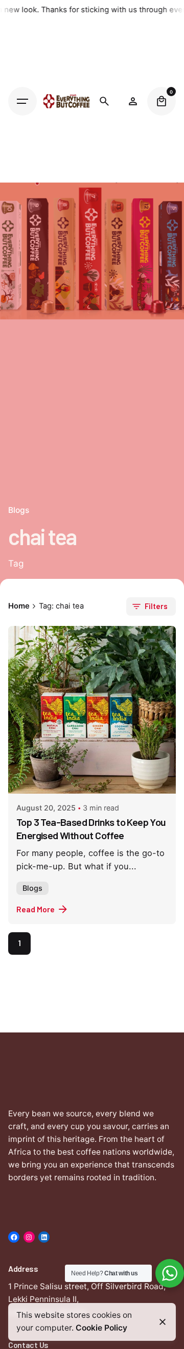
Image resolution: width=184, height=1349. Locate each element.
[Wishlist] (133, 101)
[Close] (162, 1322)
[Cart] (161, 101)
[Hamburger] (22, 101)
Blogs (32, 888)
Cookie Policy (101, 1328)
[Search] (104, 101)
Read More (35, 909)
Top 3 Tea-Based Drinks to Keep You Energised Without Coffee (91, 828)
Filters (156, 606)
